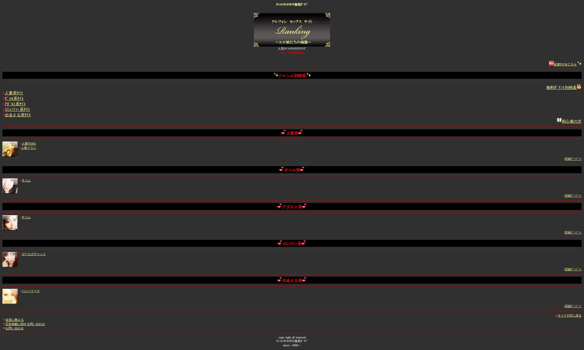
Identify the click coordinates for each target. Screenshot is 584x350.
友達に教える (14, 319)
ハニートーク (31, 290)
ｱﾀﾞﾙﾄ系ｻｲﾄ (15, 104)
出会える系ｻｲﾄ (18, 115)
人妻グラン (28, 147)
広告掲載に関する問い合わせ (25, 324)
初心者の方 (572, 121)
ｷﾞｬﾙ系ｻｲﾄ (14, 98)
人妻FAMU (29, 143)
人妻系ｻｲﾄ (14, 93)
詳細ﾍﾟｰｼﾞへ (573, 158)
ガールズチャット (34, 254)
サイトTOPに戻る (570, 315)
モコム (26, 180)
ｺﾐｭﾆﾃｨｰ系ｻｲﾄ (17, 109)
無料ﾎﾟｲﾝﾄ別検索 (561, 87)
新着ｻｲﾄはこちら (565, 64)
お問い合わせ (14, 328)
